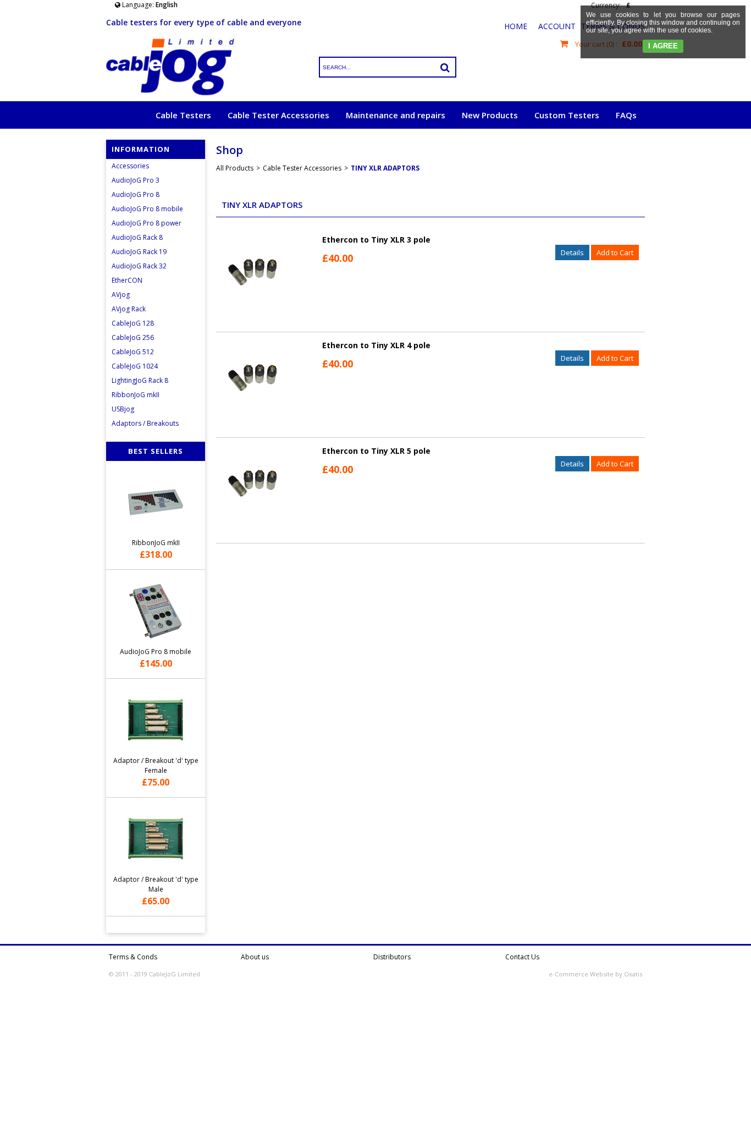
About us (255, 957)
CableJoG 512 (133, 351)
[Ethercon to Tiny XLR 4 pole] (252, 414)
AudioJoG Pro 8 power (146, 223)
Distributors (392, 957)
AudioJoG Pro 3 (135, 180)
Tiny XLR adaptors (385, 168)
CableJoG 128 (133, 323)
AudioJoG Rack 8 (137, 237)
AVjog (121, 294)
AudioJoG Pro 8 (135, 194)
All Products (234, 168)
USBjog (123, 409)
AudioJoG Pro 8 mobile (147, 208)
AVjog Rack (129, 309)
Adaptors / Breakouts (145, 423)
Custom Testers (566, 114)
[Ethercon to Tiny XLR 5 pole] (252, 519)
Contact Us (522, 957)
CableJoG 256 (133, 337)
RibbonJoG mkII (135, 394)
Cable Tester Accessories (278, 114)
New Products (490, 114)
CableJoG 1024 (135, 366)
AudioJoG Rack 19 (139, 251)
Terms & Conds (133, 957)
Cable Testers (183, 114)
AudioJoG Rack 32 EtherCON (139, 273)
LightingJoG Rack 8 (140, 380)
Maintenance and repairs (395, 114)
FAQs (626, 114)
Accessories (130, 166)
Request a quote (603, 142)
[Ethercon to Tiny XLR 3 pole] (252, 308)
